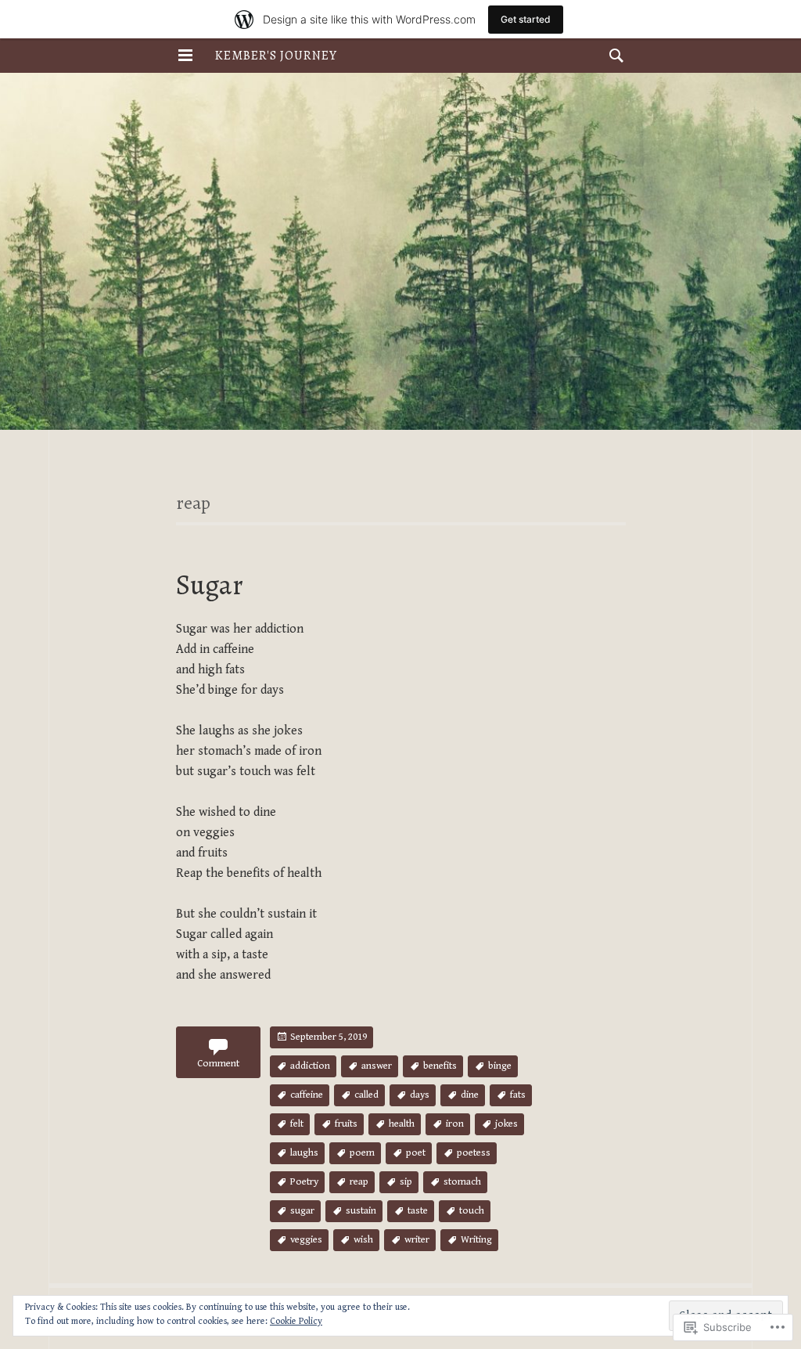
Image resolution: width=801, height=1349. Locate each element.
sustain (361, 1211)
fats (518, 1095)
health (402, 1124)
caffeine (306, 1095)
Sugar (209, 584)
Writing (476, 1240)
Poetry (304, 1182)
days (419, 1095)
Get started (526, 19)
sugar (302, 1211)
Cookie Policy (296, 1321)
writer (416, 1240)
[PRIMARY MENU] (185, 55)
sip (406, 1182)
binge (500, 1066)
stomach (462, 1182)
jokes (506, 1124)
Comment (218, 1063)
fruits (346, 1124)
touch (471, 1211)
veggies (306, 1240)
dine (470, 1095)
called (366, 1095)
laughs (304, 1153)
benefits (440, 1066)
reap (359, 1182)
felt (297, 1124)
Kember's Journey (276, 55)
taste (418, 1211)
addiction (310, 1066)
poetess (473, 1153)
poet (416, 1153)
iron (455, 1124)
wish (363, 1240)
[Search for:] (612, 55)
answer (376, 1066)
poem (362, 1153)
